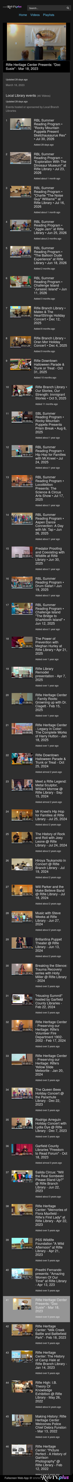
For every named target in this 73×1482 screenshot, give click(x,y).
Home (23, 15)
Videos (35, 15)
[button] (36, 41)
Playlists (48, 15)
